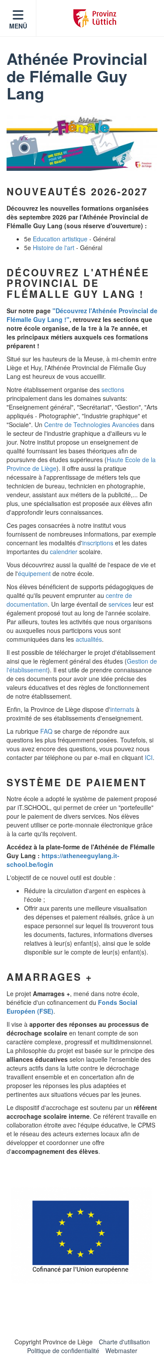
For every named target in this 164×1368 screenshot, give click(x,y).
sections (112, 389)
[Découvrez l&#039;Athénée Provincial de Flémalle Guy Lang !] (82, 143)
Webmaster (121, 1350)
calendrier (63, 551)
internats (122, 709)
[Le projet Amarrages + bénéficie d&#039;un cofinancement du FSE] (82, 1235)
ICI (149, 757)
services (119, 604)
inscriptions (97, 542)
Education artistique (60, 238)
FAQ (46, 731)
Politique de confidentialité (63, 1350)
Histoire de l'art (53, 247)
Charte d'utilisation (124, 1341)
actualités (89, 639)
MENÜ (18, 25)
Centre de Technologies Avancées (91, 424)
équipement (34, 573)
